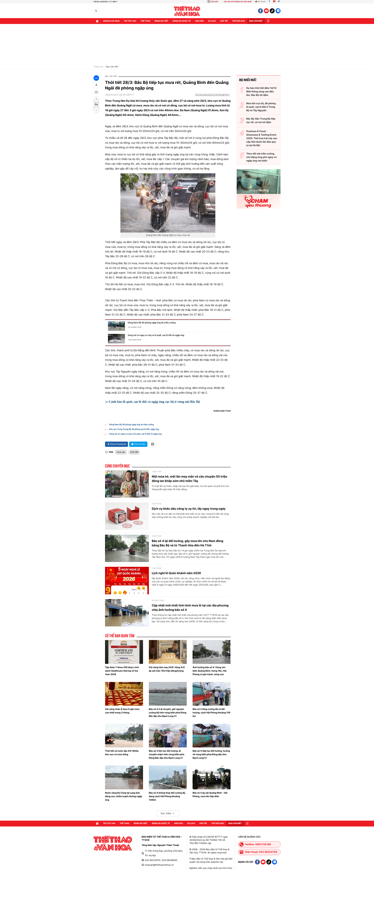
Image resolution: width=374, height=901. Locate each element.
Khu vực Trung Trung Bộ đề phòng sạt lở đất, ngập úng (134, 429)
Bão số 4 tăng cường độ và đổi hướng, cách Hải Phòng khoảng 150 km (211, 712)
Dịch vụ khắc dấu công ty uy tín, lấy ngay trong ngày (189, 508)
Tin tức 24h (130, 21)
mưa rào (121, 452)
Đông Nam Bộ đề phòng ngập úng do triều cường (152, 322)
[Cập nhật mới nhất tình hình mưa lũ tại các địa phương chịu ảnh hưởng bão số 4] (127, 613)
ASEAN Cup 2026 (111, 21)
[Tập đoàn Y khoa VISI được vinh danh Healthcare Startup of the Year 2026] (124, 652)
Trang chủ (98, 67)
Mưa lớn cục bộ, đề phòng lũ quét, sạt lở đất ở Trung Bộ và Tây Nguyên (261, 107)
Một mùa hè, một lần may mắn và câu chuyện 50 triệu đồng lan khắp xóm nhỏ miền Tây (189, 479)
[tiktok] (272, 10)
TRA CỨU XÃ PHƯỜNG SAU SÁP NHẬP (238, 2)
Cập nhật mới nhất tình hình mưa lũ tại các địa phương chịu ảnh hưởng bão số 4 (190, 608)
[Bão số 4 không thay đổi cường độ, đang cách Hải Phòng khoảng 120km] (168, 777)
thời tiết (134, 452)
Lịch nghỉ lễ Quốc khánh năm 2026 (176, 573)
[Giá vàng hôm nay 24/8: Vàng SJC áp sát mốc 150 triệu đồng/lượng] (168, 652)
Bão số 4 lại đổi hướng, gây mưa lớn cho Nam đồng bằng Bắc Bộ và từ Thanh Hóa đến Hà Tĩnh (187, 543)
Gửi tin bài (261, 2)
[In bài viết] (96, 92)
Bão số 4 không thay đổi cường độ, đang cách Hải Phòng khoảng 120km (167, 796)
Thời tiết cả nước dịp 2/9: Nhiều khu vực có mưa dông (122, 752)
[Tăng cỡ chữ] (96, 99)
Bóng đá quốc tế (182, 21)
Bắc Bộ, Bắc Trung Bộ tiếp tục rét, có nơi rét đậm (260, 120)
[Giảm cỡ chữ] (96, 110)
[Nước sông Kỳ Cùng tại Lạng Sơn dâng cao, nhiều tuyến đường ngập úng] (124, 777)
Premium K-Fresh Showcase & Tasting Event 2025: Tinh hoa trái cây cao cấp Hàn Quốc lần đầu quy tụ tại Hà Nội (261, 138)
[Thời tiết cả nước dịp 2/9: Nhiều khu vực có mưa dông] (124, 735)
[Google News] (212, 96)
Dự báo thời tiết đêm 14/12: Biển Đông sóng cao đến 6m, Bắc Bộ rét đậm (261, 91)
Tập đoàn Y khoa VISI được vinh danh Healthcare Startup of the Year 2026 (122, 671)
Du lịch (212, 21)
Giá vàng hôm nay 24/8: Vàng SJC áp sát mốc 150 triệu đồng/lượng (167, 669)
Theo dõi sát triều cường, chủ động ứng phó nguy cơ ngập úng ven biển (261, 157)
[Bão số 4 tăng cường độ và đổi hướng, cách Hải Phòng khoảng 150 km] (212, 694)
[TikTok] (279, 2)
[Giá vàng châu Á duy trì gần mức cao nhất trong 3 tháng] (124, 694)
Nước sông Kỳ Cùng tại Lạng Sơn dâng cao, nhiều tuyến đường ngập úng (123, 796)
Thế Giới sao (238, 21)
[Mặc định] (96, 104)
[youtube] (266, 10)
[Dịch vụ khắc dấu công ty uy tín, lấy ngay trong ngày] (127, 516)
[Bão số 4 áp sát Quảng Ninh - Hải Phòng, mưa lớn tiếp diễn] (212, 777)
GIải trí (224, 21)
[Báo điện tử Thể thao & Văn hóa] (187, 11)
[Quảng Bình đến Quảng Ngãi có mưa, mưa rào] (168, 203)
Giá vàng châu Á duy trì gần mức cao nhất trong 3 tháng (122, 711)
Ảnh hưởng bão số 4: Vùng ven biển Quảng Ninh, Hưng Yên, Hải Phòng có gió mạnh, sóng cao (209, 671)
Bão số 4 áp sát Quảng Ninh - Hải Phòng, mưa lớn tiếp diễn (210, 794)
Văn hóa (199, 21)
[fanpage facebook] (260, 10)
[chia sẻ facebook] (96, 85)
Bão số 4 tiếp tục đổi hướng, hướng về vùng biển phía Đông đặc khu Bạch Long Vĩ (211, 754)
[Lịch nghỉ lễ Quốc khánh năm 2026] (127, 580)
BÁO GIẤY (214, 2)
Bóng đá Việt (161, 21)
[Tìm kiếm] (96, 10)
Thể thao (145, 21)
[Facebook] (269, 2)
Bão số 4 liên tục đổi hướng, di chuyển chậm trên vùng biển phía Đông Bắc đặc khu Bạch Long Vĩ (166, 754)
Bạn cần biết (256, 21)
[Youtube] (274, 2)
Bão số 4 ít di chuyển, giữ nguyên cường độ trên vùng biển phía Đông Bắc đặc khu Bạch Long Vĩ (167, 712)
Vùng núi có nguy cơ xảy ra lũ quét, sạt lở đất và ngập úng (156, 335)
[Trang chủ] (97, 21)
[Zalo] (278, 10)
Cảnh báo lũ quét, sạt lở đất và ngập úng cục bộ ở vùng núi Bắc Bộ (154, 401)
